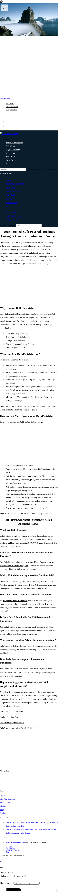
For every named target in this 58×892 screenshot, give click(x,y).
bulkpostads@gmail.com (15, 842)
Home (8, 180)
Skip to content (6, 99)
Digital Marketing (13, 191)
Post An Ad (10, 199)
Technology (11, 187)
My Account (10, 104)
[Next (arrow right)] (4, 890)
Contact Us (9, 847)
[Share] (6, 887)
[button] (1, 1)
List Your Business (12, 107)
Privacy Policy (10, 849)
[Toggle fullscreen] (4, 887)
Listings (3, 806)
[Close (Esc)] (9, 887)
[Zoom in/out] (1, 887)
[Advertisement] (29, 66)
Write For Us (11, 203)
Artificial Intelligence (15, 184)
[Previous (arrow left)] (1, 890)
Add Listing (11, 195)
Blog (2, 810)
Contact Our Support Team (12, 723)
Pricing (3, 813)
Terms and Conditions (13, 850)
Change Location (11, 110)
